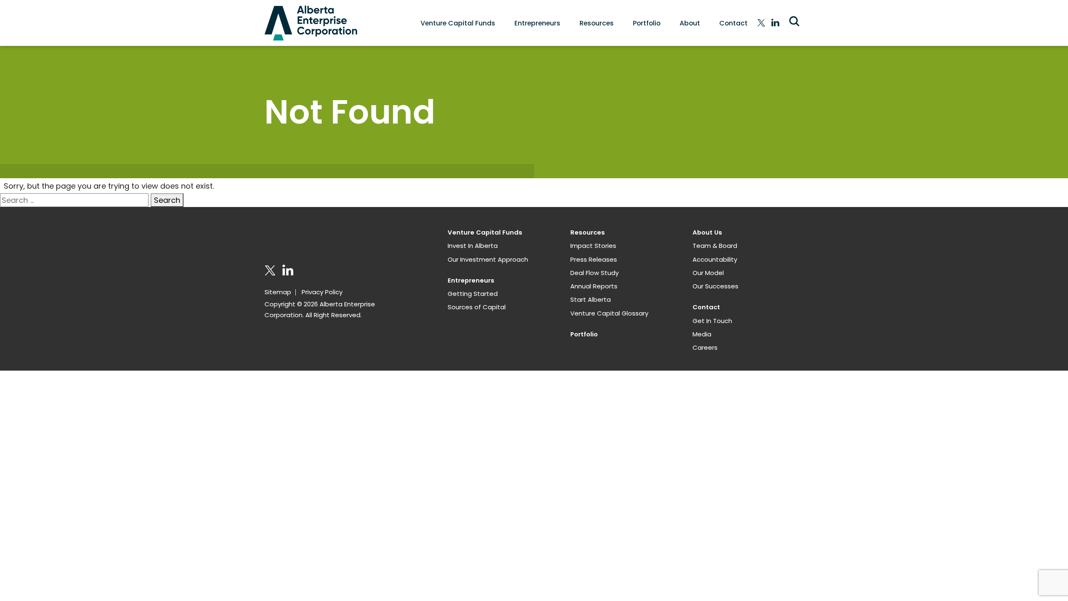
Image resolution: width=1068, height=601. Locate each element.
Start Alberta (590, 299)
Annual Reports (593, 286)
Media (702, 334)
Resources (596, 23)
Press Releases (593, 259)
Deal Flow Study (594, 272)
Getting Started (473, 293)
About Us (707, 232)
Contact (733, 23)
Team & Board (715, 245)
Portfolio (646, 23)
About (690, 23)
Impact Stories (593, 245)
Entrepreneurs (537, 23)
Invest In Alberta (473, 245)
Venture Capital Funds (458, 23)
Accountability (715, 259)
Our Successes (715, 286)
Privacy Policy (322, 292)
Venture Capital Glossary (609, 313)
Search (167, 200)
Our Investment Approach (488, 259)
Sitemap (277, 292)
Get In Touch (712, 320)
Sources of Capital (477, 307)
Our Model (708, 272)
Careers (705, 347)
